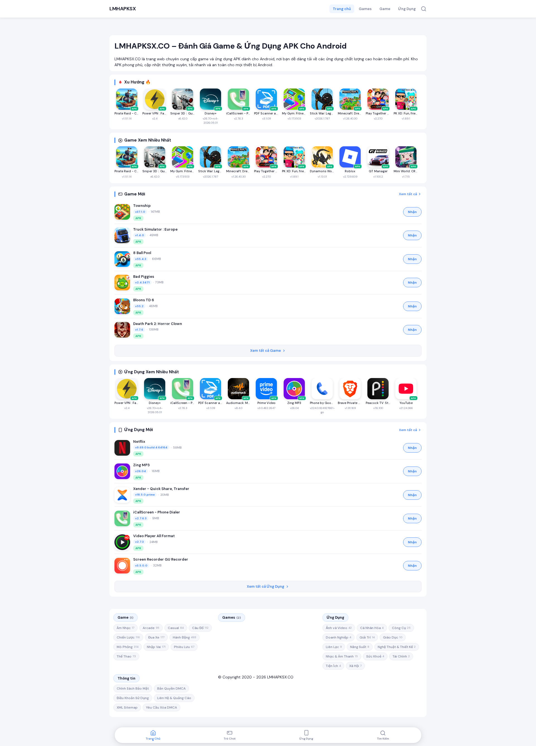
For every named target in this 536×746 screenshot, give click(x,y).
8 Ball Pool (142, 252)
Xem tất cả (408, 194)
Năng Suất (359, 647)
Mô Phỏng (127, 647)
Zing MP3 (141, 465)
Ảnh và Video (339, 628)
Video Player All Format (154, 536)
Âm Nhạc (125, 628)
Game (384, 8)
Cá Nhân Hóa (372, 628)
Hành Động (184, 637)
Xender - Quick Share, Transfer (161, 488)
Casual (176, 628)
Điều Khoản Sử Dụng (133, 698)
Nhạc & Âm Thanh (342, 656)
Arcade (151, 628)
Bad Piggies (143, 276)
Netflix (139, 441)
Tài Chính (401, 656)
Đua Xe (156, 637)
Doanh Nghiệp (338, 637)
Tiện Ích (333, 666)
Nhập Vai (156, 647)
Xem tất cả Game (265, 350)
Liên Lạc (334, 647)
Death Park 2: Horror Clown (157, 323)
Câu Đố (200, 628)
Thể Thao (126, 656)
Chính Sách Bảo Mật (133, 688)
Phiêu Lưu (184, 647)
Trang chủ (342, 8)
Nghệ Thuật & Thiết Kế (397, 647)
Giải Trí (367, 637)
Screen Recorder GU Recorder (160, 559)
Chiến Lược (128, 637)
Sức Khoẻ (375, 656)
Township (142, 205)
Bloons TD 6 (143, 300)
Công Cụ (401, 628)
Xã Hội (355, 666)
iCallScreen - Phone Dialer (156, 512)
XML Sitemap (127, 707)
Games (365, 8)
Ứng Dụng (407, 8)
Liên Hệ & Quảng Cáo (174, 698)
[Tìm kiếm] (424, 9)
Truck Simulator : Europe (155, 229)
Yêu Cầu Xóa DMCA (161, 707)
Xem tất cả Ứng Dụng (265, 586)
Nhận (412, 212)
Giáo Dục (392, 637)
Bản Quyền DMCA (171, 688)
